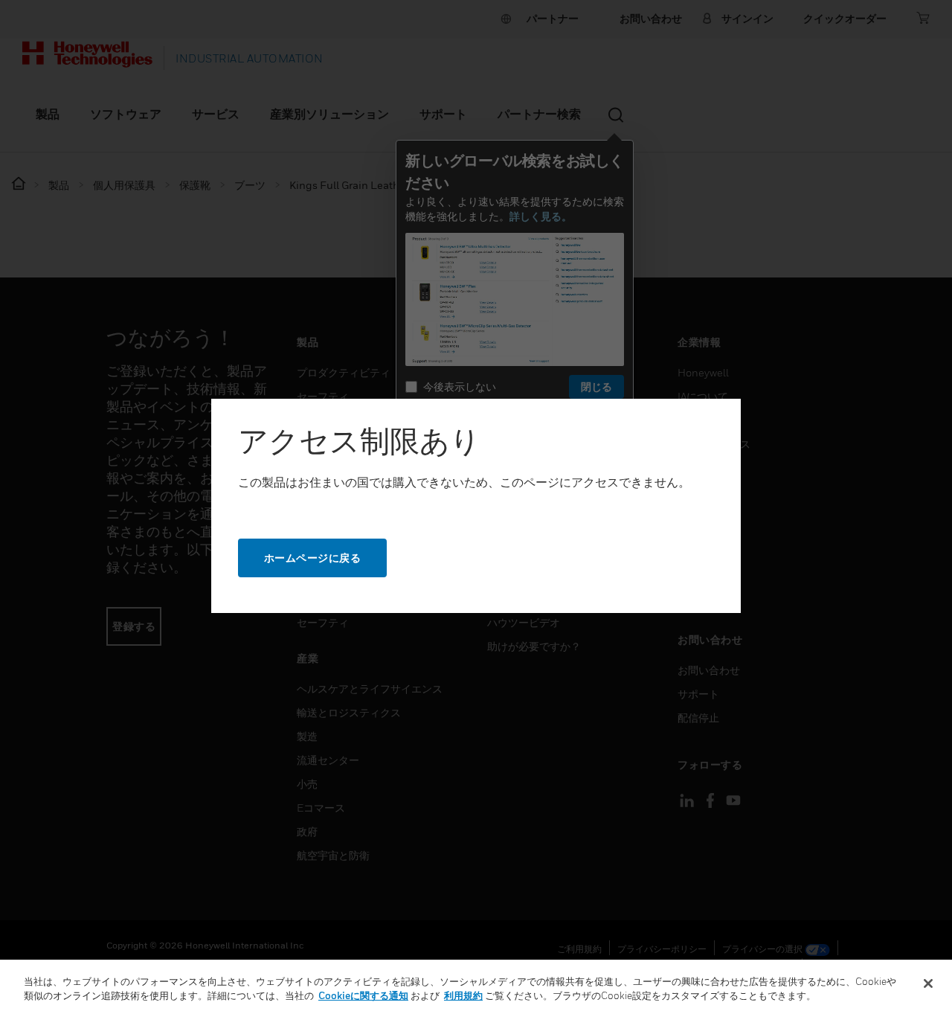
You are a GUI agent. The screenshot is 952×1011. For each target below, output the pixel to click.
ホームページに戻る (312, 557)
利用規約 (463, 995)
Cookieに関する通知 (363, 995)
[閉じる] (928, 983)
